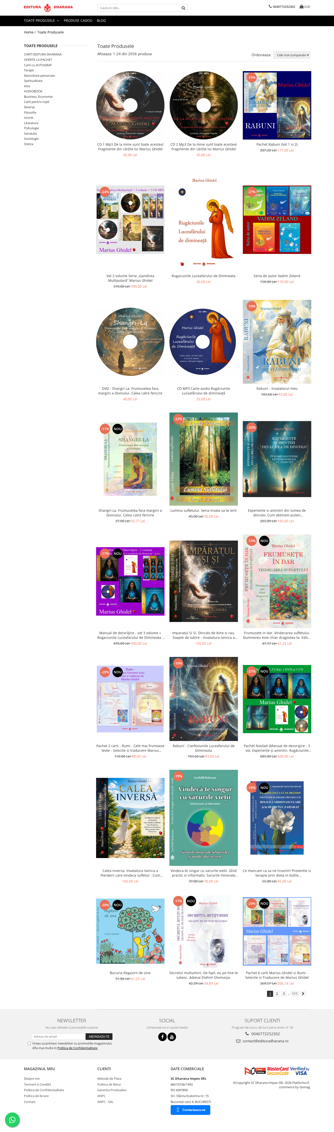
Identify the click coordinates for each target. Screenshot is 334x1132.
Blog (101, 20)
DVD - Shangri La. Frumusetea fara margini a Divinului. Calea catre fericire (130, 390)
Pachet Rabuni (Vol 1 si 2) (277, 144)
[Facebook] (162, 1037)
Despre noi (32, 1078)
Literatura (31, 123)
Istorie (28, 117)
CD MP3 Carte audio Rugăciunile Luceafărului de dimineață (203, 390)
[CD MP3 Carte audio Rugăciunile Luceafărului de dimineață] (203, 342)
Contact (29, 1101)
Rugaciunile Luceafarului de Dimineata (203, 275)
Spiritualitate (33, 80)
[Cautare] (183, 8)
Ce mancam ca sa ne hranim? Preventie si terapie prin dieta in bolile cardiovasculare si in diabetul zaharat (277, 873)
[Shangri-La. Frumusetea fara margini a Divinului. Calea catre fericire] (130, 459)
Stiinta (28, 144)
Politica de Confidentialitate (77, 1048)
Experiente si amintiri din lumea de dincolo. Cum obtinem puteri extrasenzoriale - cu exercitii (277, 512)
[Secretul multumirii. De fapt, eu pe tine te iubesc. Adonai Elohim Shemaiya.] (203, 931)
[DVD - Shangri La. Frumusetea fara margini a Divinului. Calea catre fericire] (130, 342)
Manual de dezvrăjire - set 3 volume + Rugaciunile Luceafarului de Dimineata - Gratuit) (130, 635)
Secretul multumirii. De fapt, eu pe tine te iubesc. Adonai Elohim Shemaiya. (203, 975)
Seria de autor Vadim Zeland (277, 275)
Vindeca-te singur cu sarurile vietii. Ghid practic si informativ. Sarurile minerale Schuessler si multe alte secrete (204, 873)
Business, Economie (38, 96)
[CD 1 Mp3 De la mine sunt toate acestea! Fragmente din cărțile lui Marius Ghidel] (130, 105)
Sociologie (31, 138)
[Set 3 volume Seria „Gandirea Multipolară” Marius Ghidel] (130, 219)
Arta (27, 86)
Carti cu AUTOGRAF (38, 65)
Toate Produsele (40, 20)
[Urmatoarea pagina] (303, 994)
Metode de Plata (109, 1078)
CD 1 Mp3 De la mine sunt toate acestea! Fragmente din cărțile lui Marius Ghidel (130, 146)
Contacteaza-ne (193, 1110)
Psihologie (31, 128)
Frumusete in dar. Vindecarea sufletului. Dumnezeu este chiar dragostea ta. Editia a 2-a (277, 635)
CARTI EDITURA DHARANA (43, 54)
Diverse (29, 107)
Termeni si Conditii (37, 1084)
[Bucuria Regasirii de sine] (130, 931)
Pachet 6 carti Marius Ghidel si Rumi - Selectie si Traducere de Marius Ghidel (277, 975)
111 (295, 993)
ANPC (101, 1096)
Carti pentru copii (36, 101)
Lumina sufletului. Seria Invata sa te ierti (203, 510)
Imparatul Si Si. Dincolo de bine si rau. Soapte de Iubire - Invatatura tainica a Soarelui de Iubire (203, 635)
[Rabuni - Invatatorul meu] (277, 342)
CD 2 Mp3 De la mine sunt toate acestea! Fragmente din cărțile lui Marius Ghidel (203, 146)
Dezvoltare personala (39, 75)
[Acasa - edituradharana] (48, 8)
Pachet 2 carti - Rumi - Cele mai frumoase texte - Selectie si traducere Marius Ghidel (130, 748)
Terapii (29, 70)
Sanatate (30, 133)
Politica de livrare (36, 1096)
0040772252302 (265, 1033)
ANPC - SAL (105, 1101)
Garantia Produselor (112, 1090)
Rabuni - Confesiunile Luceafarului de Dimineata (204, 748)
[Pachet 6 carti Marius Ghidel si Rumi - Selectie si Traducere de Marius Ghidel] (277, 931)
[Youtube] (171, 1037)
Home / (30, 32)
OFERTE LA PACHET (38, 59)
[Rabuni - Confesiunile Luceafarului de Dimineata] (203, 699)
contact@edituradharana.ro (265, 1040)
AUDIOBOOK (33, 91)
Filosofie (30, 112)
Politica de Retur (109, 1084)
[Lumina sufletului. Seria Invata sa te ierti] (203, 459)
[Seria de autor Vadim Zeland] (277, 219)
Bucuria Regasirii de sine (130, 972)
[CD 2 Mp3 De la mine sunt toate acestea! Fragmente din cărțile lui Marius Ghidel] (203, 105)
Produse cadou (78, 20)
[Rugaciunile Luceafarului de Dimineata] (203, 219)
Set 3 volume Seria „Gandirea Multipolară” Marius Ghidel (130, 278)
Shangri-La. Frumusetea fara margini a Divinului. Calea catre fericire (130, 512)
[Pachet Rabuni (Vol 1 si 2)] (277, 105)
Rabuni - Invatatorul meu (277, 388)
